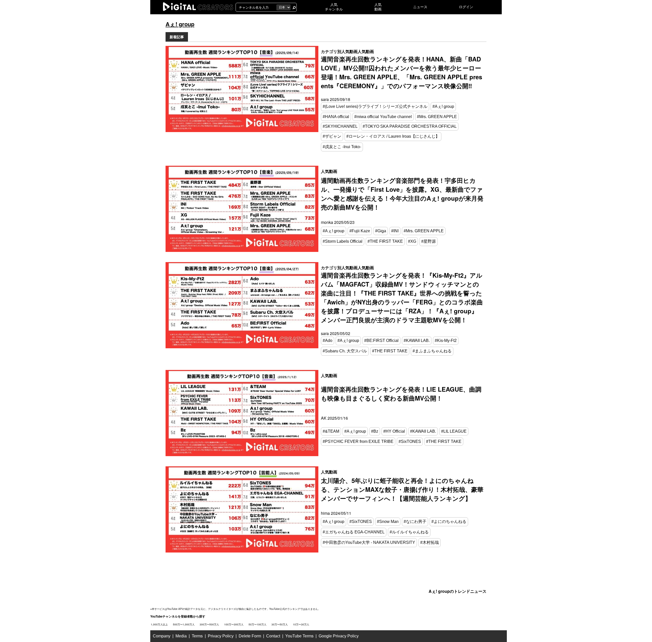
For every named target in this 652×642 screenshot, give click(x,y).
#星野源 (428, 241)
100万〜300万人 (233, 624)
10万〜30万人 (301, 624)
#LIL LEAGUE (454, 431)
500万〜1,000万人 (184, 624)
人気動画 (366, 51)
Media (181, 636)
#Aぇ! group (443, 106)
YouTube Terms (299, 636)
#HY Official (394, 431)
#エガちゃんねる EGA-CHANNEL (354, 532)
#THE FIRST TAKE (385, 241)
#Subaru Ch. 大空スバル (345, 351)
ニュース (420, 7)
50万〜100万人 (257, 624)
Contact (273, 636)
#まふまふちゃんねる (432, 351)
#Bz (374, 431)
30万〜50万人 (279, 624)
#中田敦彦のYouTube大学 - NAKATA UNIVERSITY (369, 542)
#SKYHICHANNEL (340, 126)
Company (161, 636)
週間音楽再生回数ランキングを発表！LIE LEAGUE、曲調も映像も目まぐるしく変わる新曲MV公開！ (401, 393)
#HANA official (336, 116)
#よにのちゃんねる (448, 521)
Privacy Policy (221, 636)
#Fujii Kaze (359, 231)
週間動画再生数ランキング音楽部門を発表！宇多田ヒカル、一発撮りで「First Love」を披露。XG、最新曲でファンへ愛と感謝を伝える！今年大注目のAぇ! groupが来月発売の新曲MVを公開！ (402, 193)
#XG (412, 241)
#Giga (380, 231)
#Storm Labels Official (342, 241)
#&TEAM (331, 431)
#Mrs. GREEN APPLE (437, 116)
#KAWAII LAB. (417, 340)
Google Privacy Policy (339, 636)
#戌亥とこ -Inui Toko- (342, 147)
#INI (395, 231)
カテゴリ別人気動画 (339, 51)
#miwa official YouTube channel (383, 116)
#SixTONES (410, 441)
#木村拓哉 (429, 542)
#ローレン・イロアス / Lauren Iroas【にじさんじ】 (393, 136)
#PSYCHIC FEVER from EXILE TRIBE (358, 441)
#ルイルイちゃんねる (409, 532)
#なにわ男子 (415, 521)
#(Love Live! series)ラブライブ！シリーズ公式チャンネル (375, 106)
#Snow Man (388, 521)
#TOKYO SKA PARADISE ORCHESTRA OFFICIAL (410, 126)
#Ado (327, 340)
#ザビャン (332, 136)
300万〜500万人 (209, 624)
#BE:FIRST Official (381, 340)
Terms (197, 636)
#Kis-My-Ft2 (446, 340)
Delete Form (250, 636)
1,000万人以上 (159, 624)
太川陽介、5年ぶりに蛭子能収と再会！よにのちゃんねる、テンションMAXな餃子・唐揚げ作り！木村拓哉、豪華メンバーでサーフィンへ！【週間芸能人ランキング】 (402, 489)
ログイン (466, 7)
